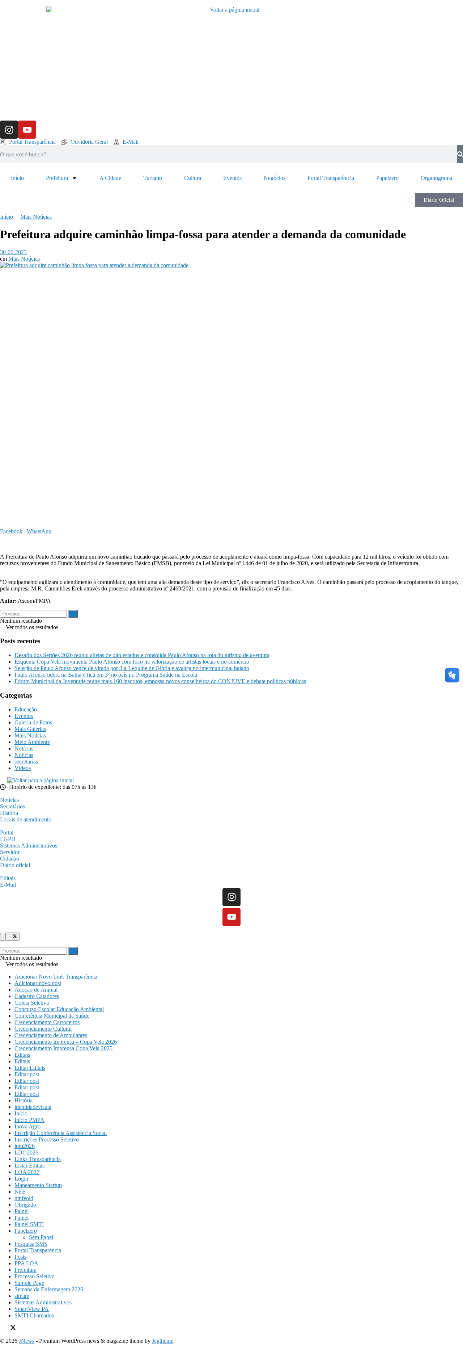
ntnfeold (23, 1198)
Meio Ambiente (32, 742)
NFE (20, 1192)
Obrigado (25, 1205)
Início (17, 178)
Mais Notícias (36, 217)
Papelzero (387, 178)
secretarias (26, 761)
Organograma (436, 178)
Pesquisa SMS (30, 1244)
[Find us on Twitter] (11, 1328)
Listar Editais (29, 1165)
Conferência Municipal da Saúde (51, 1016)
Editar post (26, 1074)
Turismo (152, 178)
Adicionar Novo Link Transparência (55, 976)
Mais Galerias (30, 729)
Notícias (23, 748)
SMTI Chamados (34, 1315)
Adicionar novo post (37, 983)
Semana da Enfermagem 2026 (48, 1289)
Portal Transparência (330, 178)
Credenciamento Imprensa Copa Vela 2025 (63, 1048)
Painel (21, 1211)
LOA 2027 (26, 1172)
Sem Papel (41, 1237)
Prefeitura (57, 178)
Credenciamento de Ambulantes (50, 1035)
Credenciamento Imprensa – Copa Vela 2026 (65, 1042)
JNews (26, 1341)
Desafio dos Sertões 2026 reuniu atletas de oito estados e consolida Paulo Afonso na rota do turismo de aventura (141, 655)
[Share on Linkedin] (2, 538)
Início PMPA (29, 1120)
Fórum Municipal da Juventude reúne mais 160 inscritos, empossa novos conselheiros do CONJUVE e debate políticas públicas (160, 681)
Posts (20, 1257)
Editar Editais (29, 1068)
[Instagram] (9, 130)
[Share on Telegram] (6, 538)
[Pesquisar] (460, 154)
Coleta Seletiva (31, 1003)
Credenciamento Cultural (43, 1029)
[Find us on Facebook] (3, 1328)
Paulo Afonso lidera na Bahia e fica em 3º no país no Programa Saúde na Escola (105, 675)
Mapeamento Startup (38, 1185)
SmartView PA (31, 1309)
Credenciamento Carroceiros (47, 1022)
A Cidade (110, 178)
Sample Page (29, 1283)
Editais (22, 1055)
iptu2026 (24, 1146)
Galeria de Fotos (33, 722)
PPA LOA (26, 1263)
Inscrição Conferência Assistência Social (60, 1133)
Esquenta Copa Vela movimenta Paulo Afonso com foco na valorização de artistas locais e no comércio (131, 662)
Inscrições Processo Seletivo (46, 1139)
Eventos (232, 178)
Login (21, 1179)
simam (21, 1296)
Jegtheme (162, 1341)
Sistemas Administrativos (43, 1302)
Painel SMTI (29, 1224)
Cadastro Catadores (36, 996)
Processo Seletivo (34, 1276)
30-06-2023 (13, 252)
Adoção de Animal (36, 990)
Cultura (192, 178)
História (23, 1100)
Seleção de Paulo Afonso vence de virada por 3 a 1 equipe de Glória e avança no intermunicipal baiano (131, 668)
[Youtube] (27, 130)
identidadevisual (32, 1107)
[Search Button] (73, 614)
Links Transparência (37, 1159)
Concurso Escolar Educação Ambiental (59, 1009)
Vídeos (22, 768)
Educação (25, 709)
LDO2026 (26, 1152)
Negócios (274, 178)
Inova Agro (27, 1126)
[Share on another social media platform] (2, 544)
